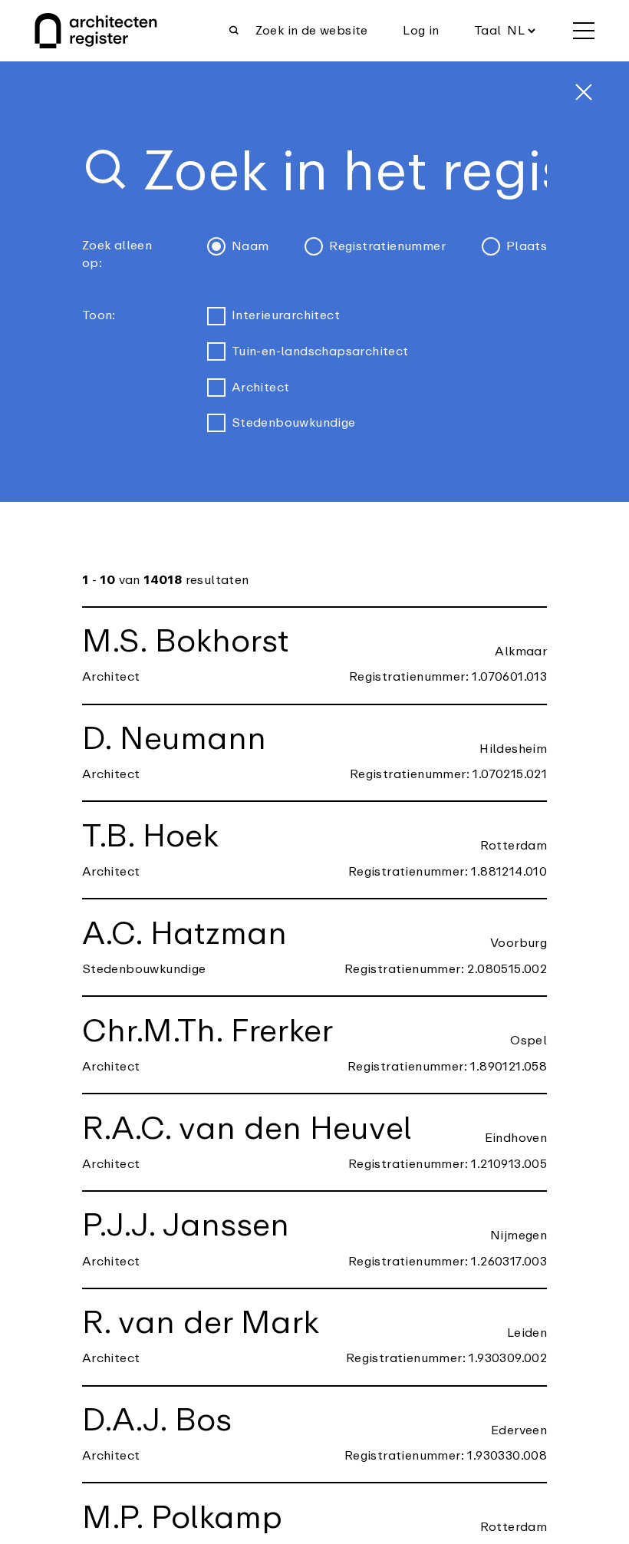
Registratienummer (387, 246)
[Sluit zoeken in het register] (583, 92)
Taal (488, 31)
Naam (250, 246)
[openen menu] (583, 30)
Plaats (526, 246)
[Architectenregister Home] (96, 30)
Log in (421, 31)
